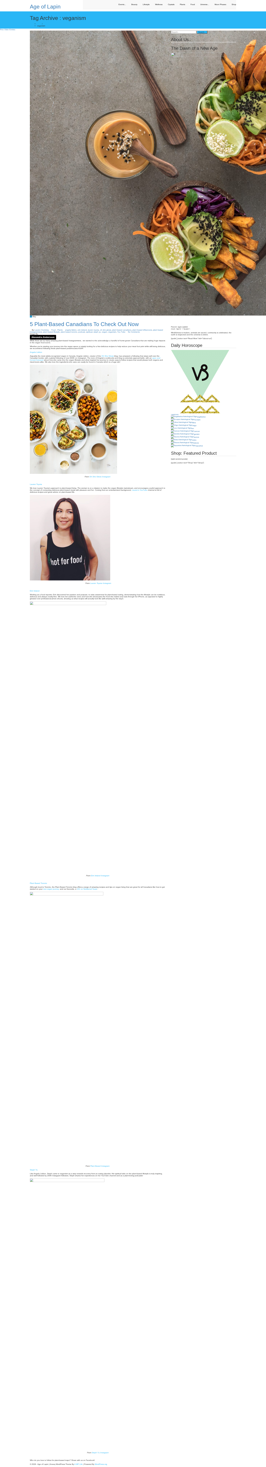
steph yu (97, 332)
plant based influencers (142, 330)
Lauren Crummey (42, 330)
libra (194, 423)
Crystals (171, 4)
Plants (182, 4)
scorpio (197, 420)
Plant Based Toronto (39, 883)
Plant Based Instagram (100, 1166)
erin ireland (82, 330)
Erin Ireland (34, 591)
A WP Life (78, 1464)
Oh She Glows (108, 356)
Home (39, 24)
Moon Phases (220, 4)
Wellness (158, 4)
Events (122, 4)
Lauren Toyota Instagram (100, 583)
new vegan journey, (51, 889)
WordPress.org (101, 1464)
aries (194, 440)
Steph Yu (34, 1170)
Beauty (134, 4)
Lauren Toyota (36, 484)
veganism (112, 332)
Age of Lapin (45, 7)
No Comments (134, 332)
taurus (196, 437)
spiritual (89, 332)
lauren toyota (93, 330)
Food (193, 4)
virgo (195, 425)
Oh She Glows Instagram (100, 477)
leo (192, 428)
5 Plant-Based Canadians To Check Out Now (84, 324)
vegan (104, 332)
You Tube (121, 332)
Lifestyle (146, 4)
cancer (197, 431)
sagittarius (201, 417)
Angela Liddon (36, 352)
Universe (204, 4)
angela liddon (71, 330)
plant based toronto (69, 332)
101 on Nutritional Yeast (87, 889)
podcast (81, 332)
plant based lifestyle (51, 332)
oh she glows (105, 330)
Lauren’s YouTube (139, 490)
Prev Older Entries (7, 30)
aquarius (199, 446)
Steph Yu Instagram (100, 1453)
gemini (196, 434)
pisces (196, 443)
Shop (234, 4)
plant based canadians (121, 330)
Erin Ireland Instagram (100, 876)
